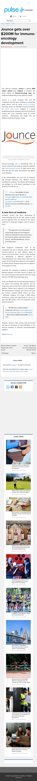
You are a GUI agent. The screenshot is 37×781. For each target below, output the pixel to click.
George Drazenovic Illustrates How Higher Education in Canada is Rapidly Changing (21, 749)
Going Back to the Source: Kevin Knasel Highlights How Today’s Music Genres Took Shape (20, 581)
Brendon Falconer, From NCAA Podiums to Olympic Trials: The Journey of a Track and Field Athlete (21, 681)
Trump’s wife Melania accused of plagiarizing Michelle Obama (29, 348)
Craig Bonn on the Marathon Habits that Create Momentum (21, 614)
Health (13, 23)
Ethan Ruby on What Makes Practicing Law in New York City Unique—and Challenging (20, 647)
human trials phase (11, 109)
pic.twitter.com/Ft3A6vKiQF (14, 202)
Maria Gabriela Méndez (7, 46)
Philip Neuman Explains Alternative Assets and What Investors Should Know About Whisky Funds (21, 547)
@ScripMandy (12, 199)
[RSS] (20, 387)
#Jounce (12, 192)
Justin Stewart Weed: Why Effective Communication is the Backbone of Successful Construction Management (21, 715)
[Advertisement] (18, 67)
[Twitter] (7, 387)
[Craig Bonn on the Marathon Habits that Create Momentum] (18, 600)
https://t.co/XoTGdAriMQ (24, 197)
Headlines (7, 23)
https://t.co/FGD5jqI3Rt (24, 312)
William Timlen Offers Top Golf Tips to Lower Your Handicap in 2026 (21, 491)
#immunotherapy (11, 312)
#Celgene (8, 197)
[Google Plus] (16, 387)
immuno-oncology (28, 104)
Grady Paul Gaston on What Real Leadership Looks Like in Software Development (21, 467)
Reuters (9, 334)
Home (2, 23)
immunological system (12, 168)
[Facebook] (12, 387)
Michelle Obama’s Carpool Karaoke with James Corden (8, 348)
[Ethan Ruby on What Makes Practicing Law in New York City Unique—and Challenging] (18, 632)
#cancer (30, 310)
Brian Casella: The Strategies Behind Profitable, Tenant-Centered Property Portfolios (21, 514)
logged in (14, 365)
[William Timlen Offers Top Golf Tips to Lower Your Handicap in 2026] (18, 481)
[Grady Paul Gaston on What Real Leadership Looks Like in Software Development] (18, 452)
